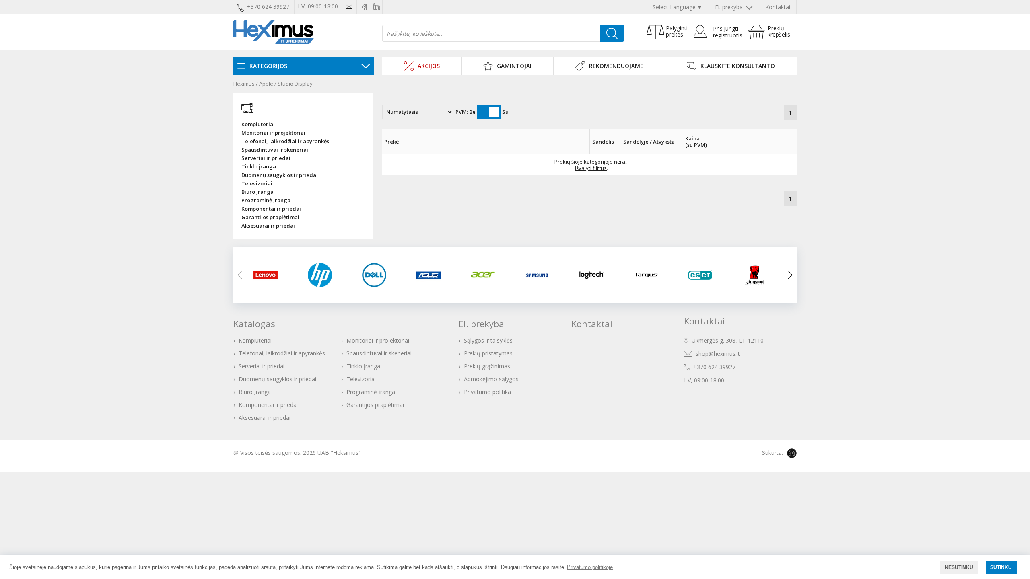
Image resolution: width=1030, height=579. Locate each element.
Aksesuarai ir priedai (268, 226)
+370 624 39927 (714, 367)
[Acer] (488, 275)
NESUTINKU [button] (959, 567)
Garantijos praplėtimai (270, 217)
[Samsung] (542, 275)
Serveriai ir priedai (265, 158)
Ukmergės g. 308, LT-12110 (728, 340)
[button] (790, 275)
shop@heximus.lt (718, 353)
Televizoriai (256, 184)
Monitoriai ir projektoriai (273, 133)
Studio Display (295, 83)
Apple (266, 83)
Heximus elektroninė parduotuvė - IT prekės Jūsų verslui (273, 32)
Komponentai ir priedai (271, 209)
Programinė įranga (265, 200)
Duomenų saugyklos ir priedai (279, 175)
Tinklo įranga (258, 167)
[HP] (325, 275)
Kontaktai (777, 7)
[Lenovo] (270, 275)
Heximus (244, 83)
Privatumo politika (487, 392)
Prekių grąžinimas (487, 366)
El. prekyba (729, 7)
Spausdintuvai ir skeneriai (274, 150)
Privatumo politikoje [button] (590, 567)
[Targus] (651, 275)
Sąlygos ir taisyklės (488, 340)
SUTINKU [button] (1001, 567)
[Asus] (433, 275)
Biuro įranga (257, 192)
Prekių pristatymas (488, 353)
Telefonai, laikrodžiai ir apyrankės (285, 141)
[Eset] (705, 275)
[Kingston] (759, 275)
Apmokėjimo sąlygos (491, 379)
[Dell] (379, 275)
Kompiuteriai (258, 124)
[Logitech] (596, 275)
